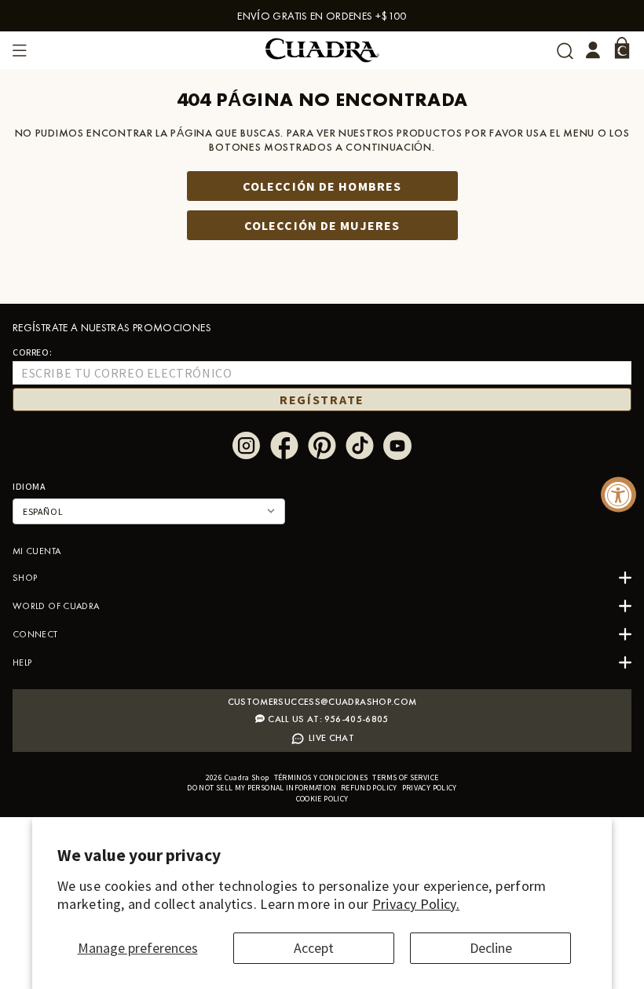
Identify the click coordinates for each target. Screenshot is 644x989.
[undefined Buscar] (565, 50)
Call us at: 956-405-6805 (328, 719)
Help (22, 662)
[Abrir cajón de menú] (20, 50)
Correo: (32, 352)
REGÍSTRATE (322, 399)
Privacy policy (429, 788)
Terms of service (405, 777)
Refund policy (369, 788)
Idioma (29, 486)
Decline (491, 948)
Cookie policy (322, 799)
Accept (314, 948)
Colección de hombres (322, 186)
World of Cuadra (56, 606)
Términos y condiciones (321, 777)
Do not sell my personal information (261, 788)
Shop (25, 577)
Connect (35, 634)
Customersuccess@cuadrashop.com (322, 701)
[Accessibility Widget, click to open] (618, 495)
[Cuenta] (593, 50)
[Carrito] (622, 48)
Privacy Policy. (415, 904)
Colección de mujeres (322, 225)
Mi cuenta (36, 551)
